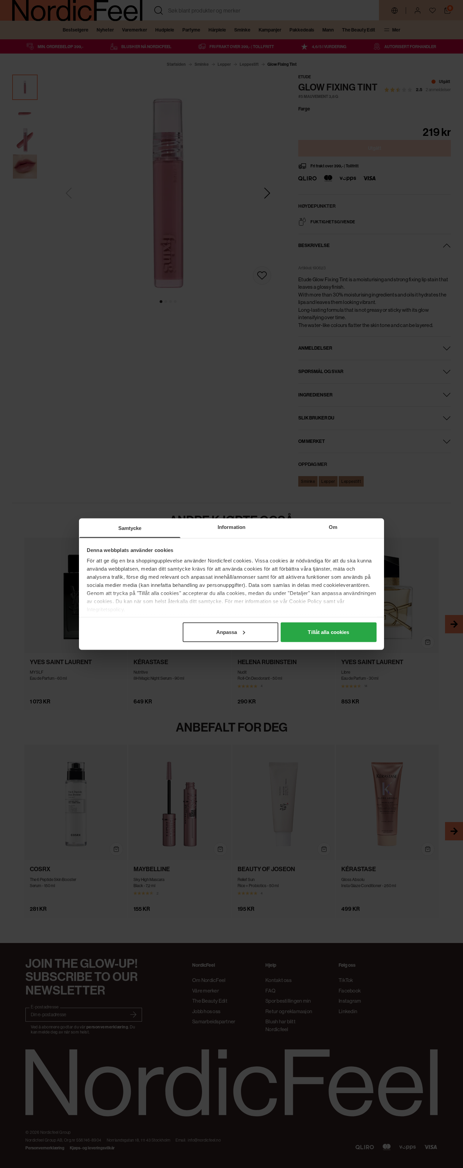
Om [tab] (333, 527)
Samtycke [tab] (130, 528)
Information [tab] (231, 527)
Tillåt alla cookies (328, 632)
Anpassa (226, 632)
